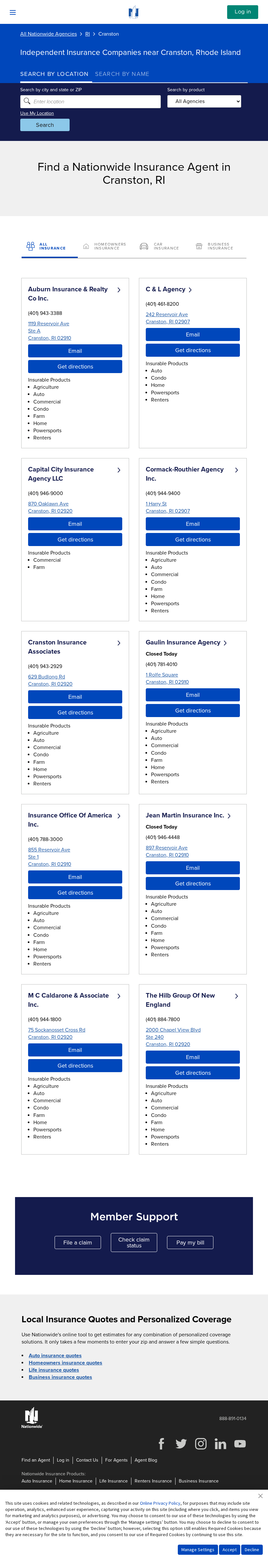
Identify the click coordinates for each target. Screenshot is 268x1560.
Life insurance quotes (54, 1370)
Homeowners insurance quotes (65, 1363)
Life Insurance (113, 1481)
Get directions (75, 366)
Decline (252, 1549)
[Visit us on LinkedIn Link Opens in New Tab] (220, 1448)
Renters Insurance (153, 1481)
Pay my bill (194, 1244)
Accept (230, 1549)
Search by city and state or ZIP (51, 90)
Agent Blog (146, 1460)
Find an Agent (36, 1460)
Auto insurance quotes (55, 1355)
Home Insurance (75, 1481)
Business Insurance (199, 1481)
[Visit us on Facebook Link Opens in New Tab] (161, 1448)
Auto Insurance (37, 1481)
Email (75, 350)
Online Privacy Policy (160, 1503)
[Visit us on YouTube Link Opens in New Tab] (239, 1448)
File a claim (82, 1244)
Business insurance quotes (60, 1377)
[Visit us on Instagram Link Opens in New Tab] (200, 1448)
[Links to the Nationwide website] (32, 1427)
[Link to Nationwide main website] (134, 17)
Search (45, 125)
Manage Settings (197, 1549)
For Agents (116, 1460)
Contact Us (87, 1460)
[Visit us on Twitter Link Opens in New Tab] (181, 1448)
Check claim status (137, 1242)
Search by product (186, 90)
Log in (243, 12)
